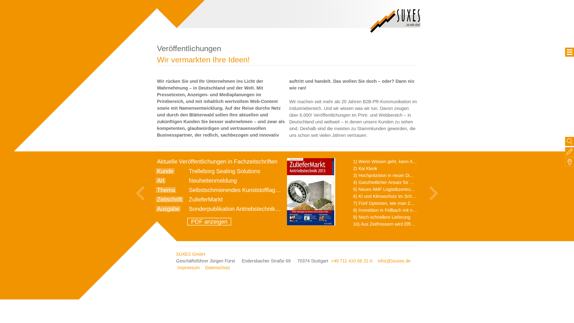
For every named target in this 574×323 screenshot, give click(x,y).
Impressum (188, 267)
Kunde (165, 171)
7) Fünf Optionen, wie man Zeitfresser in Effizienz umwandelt (414, 203)
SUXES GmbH (190, 254)
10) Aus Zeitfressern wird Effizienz (387, 224)
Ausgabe (168, 209)
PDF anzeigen (209, 221)
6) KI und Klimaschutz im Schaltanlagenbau (396, 196)
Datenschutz (217, 267)
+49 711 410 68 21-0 (351, 260)
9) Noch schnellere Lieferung (381, 217)
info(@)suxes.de (394, 260)
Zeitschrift (169, 199)
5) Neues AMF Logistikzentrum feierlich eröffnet (400, 189)
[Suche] (569, 141)
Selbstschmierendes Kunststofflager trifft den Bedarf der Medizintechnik (279, 190)
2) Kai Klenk (365, 168)
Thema (166, 190)
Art (160, 180)
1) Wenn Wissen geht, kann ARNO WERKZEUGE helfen (409, 161)
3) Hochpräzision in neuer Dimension (389, 175)
